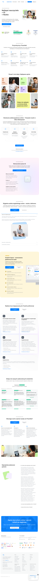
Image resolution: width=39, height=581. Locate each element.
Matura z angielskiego (17, 566)
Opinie (23, 556)
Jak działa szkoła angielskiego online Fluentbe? (28, 465)
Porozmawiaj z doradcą (6, 26)
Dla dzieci (22, 1)
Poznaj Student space (19, 267)
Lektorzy (23, 557)
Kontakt (31, 556)
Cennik (23, 558)
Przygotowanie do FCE (17, 567)
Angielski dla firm (17, 559)
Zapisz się (29, 1)
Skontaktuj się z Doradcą (6, 331)
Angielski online (9, 1)
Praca (30, 558)
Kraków (23, 566)
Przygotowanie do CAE (17, 568)
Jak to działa (16, 557)
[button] (19, 214)
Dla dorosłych (15, 1)
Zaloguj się (34, 1)
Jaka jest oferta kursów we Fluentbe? (26, 507)
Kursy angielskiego (17, 558)
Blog (30, 559)
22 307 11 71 (7, 560)
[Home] (3, 1)
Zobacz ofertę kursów (24, 309)
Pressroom (31, 557)
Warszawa (23, 565)
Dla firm (19, 1)
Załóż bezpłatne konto (6, 24)
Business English (32, 565)
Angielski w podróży (32, 566)
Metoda (23, 559)
